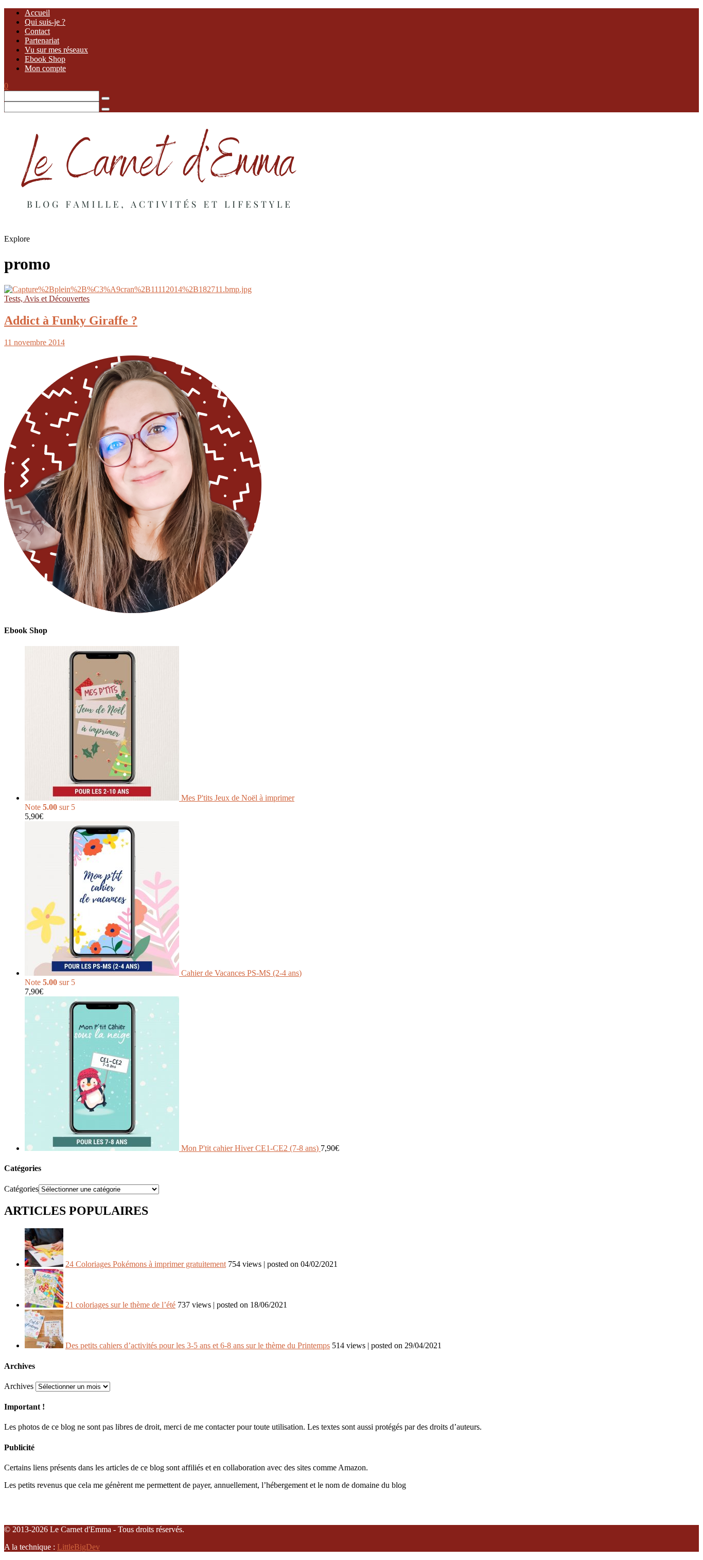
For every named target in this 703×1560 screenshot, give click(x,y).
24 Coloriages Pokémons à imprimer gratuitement (145, 1264)
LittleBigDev (78, 1546)
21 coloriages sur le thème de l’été (120, 1304)
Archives (18, 1386)
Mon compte (45, 68)
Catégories (21, 1188)
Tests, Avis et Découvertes (47, 298)
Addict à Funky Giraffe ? (70, 320)
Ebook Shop (45, 59)
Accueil (37, 12)
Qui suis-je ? (45, 22)
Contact (37, 31)
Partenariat (42, 40)
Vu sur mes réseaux (56, 49)
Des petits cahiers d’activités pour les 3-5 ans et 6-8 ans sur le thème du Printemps (197, 1345)
